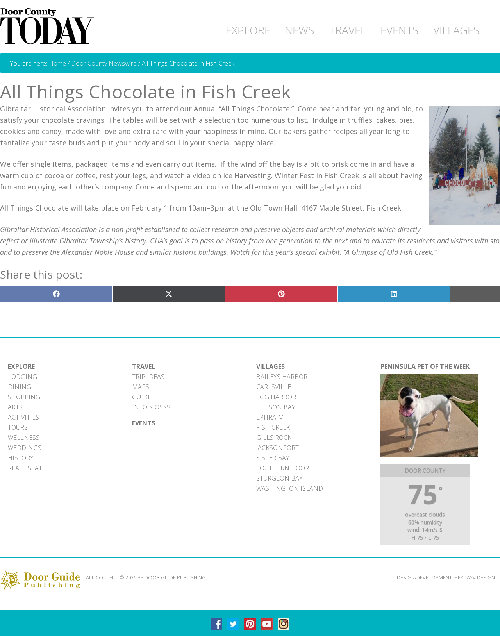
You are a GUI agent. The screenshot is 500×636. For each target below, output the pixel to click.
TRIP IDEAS (148, 376)
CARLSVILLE (273, 386)
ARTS (15, 407)
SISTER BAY (272, 458)
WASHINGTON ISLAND (289, 488)
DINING (19, 386)
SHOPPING (24, 397)
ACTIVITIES (23, 417)
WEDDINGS (24, 447)
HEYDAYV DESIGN (474, 577)
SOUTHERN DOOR (282, 468)
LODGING (22, 376)
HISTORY (21, 458)
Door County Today (49, 26)
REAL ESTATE (27, 468)
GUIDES (143, 397)
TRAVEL (143, 366)
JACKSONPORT (277, 447)
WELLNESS (23, 437)
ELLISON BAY (275, 407)
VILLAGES (270, 366)
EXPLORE (21, 366)
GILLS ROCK (273, 437)
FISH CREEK (273, 427)
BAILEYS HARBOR (281, 376)
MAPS (140, 386)
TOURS (18, 427)
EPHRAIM (270, 417)
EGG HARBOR (276, 397)
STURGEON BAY (279, 478)
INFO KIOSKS (151, 407)
